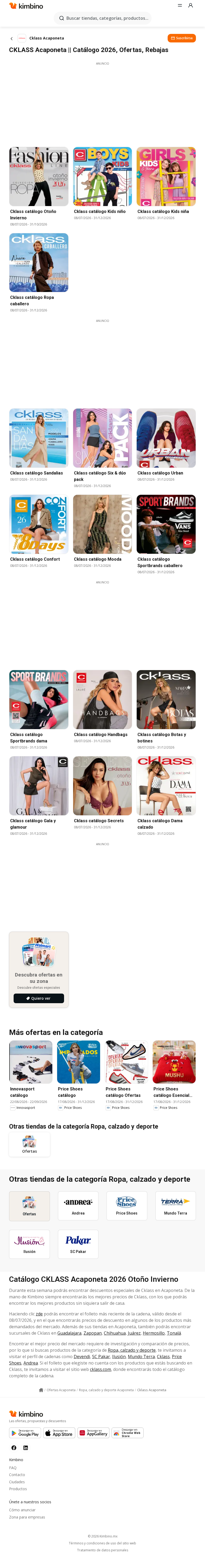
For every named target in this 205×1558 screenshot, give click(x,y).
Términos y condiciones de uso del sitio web (102, 1543)
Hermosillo (154, 1333)
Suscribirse (184, 38)
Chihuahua (115, 1333)
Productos (18, 1488)
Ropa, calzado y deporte (132, 1350)
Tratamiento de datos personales (102, 1550)
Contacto (17, 1474)
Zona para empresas (27, 1517)
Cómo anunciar (22, 1509)
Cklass (163, 1356)
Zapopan (93, 1333)
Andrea (30, 1363)
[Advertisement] (102, 103)
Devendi (82, 1356)
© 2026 (102, 1536)
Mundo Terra (141, 1356)
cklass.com (100, 1369)
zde (39, 1314)
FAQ (13, 1467)
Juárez (134, 1333)
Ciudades (17, 1481)
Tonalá (174, 1333)
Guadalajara (69, 1333)
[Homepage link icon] (41, 1390)
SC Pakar (101, 1356)
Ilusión (119, 1356)
